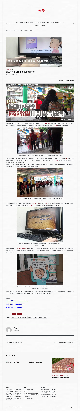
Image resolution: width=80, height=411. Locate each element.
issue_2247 (14, 317)
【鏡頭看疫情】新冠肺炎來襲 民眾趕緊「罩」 (16, 301)
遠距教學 (40, 317)
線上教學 (55, 125)
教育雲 (39, 203)
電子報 (43, 25)
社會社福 (39, 22)
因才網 (34, 203)
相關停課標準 (48, 123)
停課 (66, 158)
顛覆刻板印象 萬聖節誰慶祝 (35, 363)
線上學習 (29, 317)
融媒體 (36, 25)
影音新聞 (20, 22)
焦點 (17, 22)
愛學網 (45, 203)
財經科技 (52, 22)
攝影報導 (31, 22)
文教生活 (48, 22)
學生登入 (21, 407)
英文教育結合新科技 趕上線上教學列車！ (15, 304)
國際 (35, 22)
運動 (60, 22)
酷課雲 (30, 205)
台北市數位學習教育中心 (22, 248)
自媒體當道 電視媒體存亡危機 (14, 341)
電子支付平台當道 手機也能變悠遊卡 (64, 341)
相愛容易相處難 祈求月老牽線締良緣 (60, 377)
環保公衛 (43, 22)
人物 (63, 22)
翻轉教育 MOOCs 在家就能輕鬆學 (14, 307)
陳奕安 (7, 74)
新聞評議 (57, 22)
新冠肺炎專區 (26, 22)
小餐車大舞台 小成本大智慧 (12, 363)
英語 (39, 25)
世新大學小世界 (16, 407)
